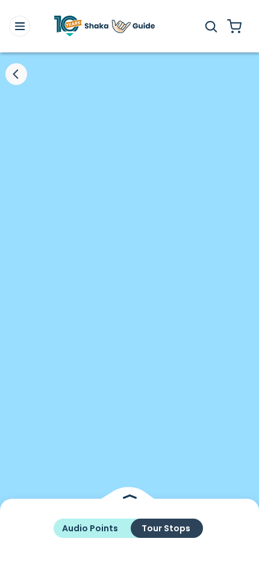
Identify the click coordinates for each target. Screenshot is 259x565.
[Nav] (19, 26)
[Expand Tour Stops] (129, 496)
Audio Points (90, 528)
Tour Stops (166, 528)
